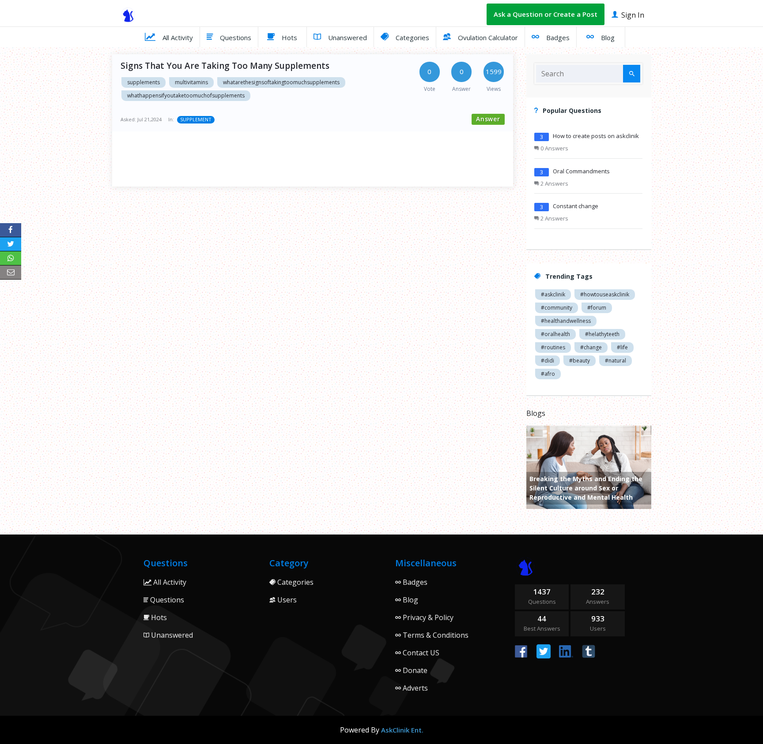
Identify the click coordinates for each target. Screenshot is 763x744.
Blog (607, 37)
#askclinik (553, 294)
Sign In (631, 15)
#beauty (579, 360)
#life (622, 347)
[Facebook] (10, 230)
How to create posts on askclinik (596, 136)
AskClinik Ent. (402, 729)
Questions (234, 37)
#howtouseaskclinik (604, 294)
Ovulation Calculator (487, 37)
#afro (548, 374)
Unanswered (346, 37)
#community (556, 307)
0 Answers (553, 148)
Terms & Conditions (434, 635)
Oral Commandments (581, 171)
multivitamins (191, 82)
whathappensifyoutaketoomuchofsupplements (186, 95)
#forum (596, 307)
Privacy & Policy (427, 617)
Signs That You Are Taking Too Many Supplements (225, 65)
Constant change (575, 206)
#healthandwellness (566, 321)
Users (286, 600)
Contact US (420, 653)
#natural (615, 360)
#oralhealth (555, 334)
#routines (553, 347)
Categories (411, 37)
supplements (143, 82)
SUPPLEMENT (196, 119)
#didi (547, 360)
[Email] (10, 272)
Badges (557, 37)
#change (591, 347)
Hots (288, 37)
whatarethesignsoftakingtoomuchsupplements (281, 82)
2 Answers (553, 183)
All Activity (177, 37)
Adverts (414, 688)
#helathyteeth (602, 334)
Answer (488, 119)
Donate (414, 670)
